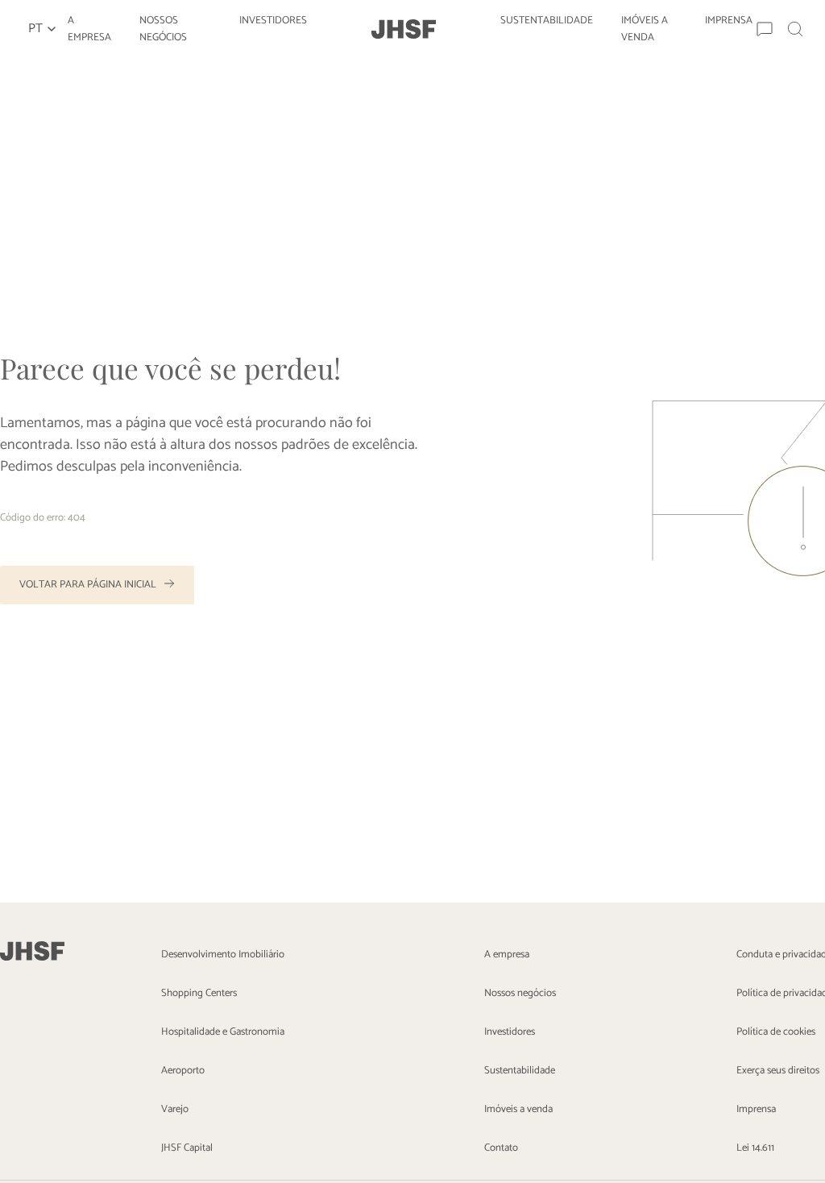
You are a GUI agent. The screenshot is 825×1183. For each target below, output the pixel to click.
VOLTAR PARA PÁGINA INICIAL (87, 584)
